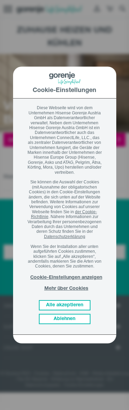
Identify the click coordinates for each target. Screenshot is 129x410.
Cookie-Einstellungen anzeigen (66, 277)
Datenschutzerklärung (64, 236)
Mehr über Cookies (66, 288)
